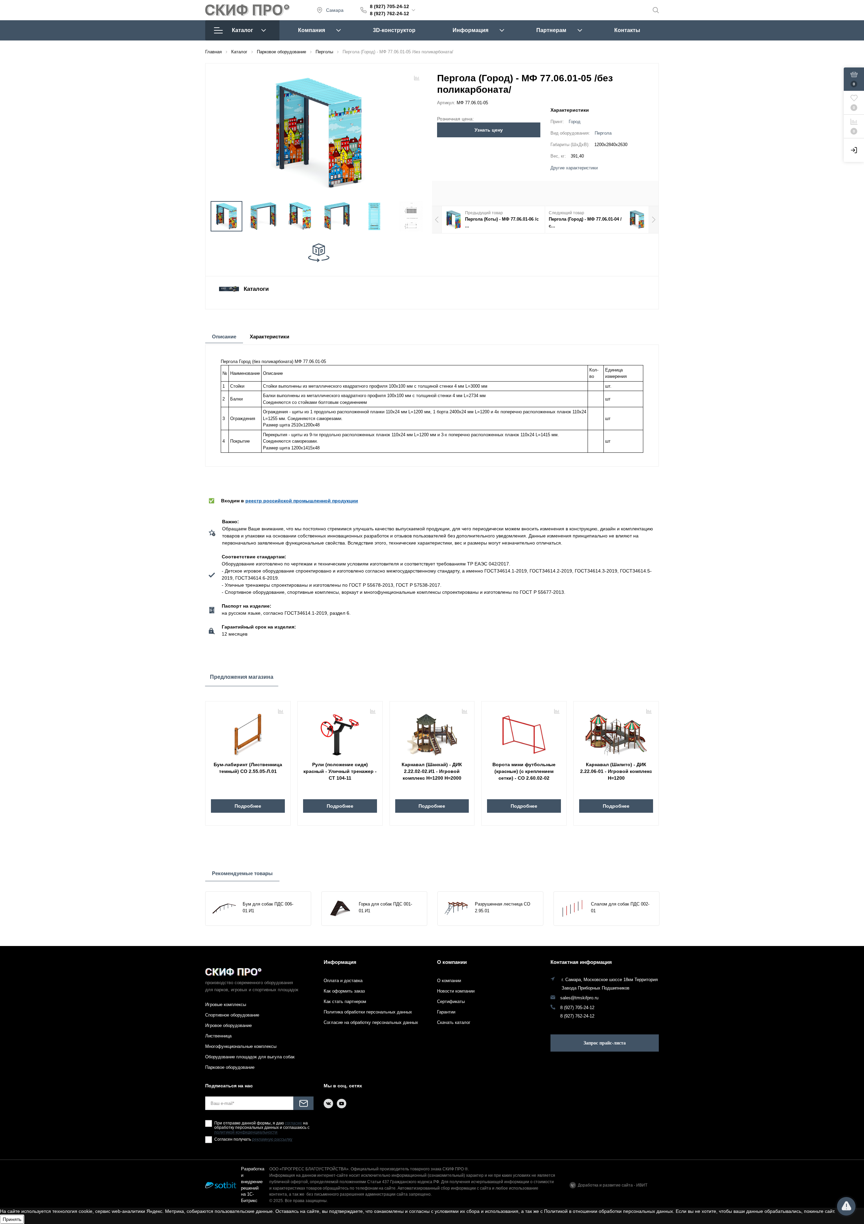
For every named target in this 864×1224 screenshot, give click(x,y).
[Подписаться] (303, 1103)
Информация (470, 30)
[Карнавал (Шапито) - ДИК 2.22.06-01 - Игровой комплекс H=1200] (616, 732)
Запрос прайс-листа (605, 1043)
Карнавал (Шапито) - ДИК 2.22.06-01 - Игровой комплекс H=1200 (616, 771)
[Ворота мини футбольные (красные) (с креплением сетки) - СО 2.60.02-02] (524, 732)
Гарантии (446, 1011)
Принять (12, 1219)
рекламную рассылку (272, 1139)
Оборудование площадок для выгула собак (250, 1056)
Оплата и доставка (343, 980)
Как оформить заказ (344, 991)
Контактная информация (581, 962)
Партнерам (551, 30)
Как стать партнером (345, 1001)
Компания (311, 30)
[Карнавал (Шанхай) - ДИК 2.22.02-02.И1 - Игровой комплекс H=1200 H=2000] (432, 732)
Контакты (627, 30)
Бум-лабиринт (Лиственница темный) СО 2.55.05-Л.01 (248, 768)
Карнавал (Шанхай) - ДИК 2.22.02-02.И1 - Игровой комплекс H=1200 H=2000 (432, 771)
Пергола (603, 133)
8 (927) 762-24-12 (389, 13)
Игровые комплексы (225, 1004)
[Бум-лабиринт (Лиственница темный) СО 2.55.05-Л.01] (248, 732)
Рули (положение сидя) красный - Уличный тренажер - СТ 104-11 (340, 771)
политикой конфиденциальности (245, 1132)
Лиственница (218, 1035)
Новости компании (456, 991)
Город (574, 121)
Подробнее (248, 806)
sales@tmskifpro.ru (579, 998)
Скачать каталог (453, 1022)
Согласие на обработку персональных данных (371, 1022)
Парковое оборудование (229, 1067)
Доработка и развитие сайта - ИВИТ (612, 1185)
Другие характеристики (574, 168)
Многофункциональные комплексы (240, 1046)
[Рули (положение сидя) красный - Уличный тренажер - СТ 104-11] (340, 732)
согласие (293, 1123)
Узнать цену (489, 130)
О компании (452, 962)
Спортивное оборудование (232, 1015)
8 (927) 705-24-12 (389, 6)
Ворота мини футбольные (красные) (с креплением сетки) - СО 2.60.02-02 (524, 771)
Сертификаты (451, 1001)
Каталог (242, 30)
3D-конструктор (394, 30)
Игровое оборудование (228, 1025)
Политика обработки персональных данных (368, 1011)
